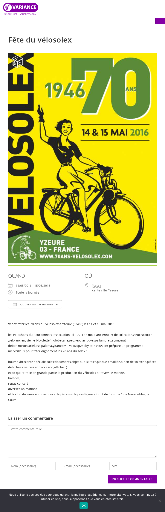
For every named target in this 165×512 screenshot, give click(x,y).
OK (84, 505)
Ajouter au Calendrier (36, 304)
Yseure (96, 285)
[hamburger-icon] (160, 21)
